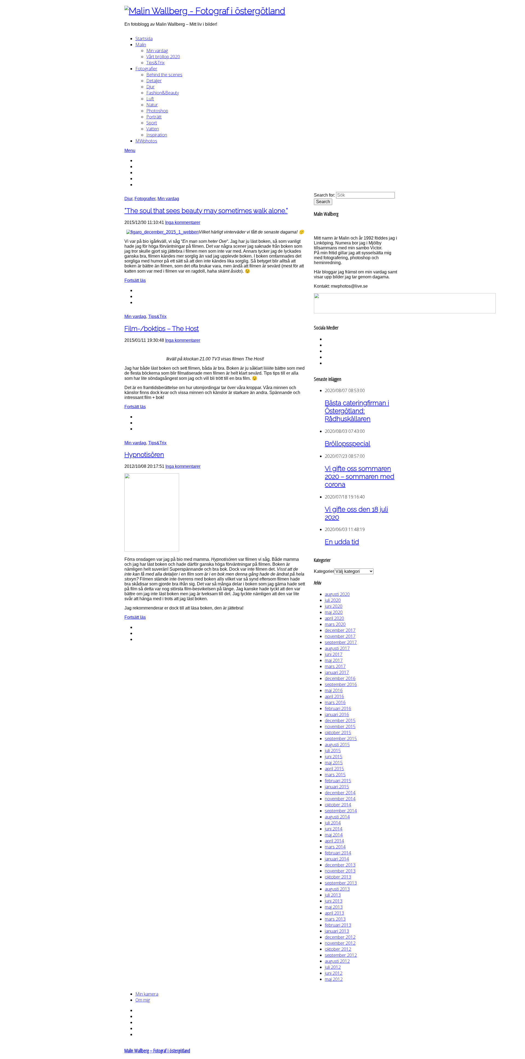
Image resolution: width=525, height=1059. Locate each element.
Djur (150, 87)
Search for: (324, 195)
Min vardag (157, 51)
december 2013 (340, 865)
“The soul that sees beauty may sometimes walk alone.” (206, 211)
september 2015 (341, 739)
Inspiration (156, 135)
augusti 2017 (337, 648)
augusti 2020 (337, 594)
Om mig (142, 1000)
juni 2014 (333, 829)
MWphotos (146, 141)
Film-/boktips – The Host (161, 328)
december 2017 (340, 630)
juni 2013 (333, 901)
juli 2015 (333, 751)
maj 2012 (334, 979)
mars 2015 (335, 775)
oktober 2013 (338, 877)
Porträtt (154, 117)
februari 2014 (338, 853)
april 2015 (334, 769)
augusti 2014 (337, 817)
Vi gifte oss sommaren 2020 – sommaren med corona (359, 476)
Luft (150, 99)
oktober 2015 (338, 733)
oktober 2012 (338, 949)
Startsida (144, 39)
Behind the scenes (164, 75)
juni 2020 (333, 606)
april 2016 (334, 696)
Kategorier (324, 571)
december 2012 (340, 937)
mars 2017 (335, 666)
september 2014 (341, 811)
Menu (129, 150)
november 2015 (340, 726)
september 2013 (341, 883)
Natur (152, 105)
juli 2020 (333, 600)
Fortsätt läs (135, 280)
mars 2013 (335, 919)
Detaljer (154, 81)
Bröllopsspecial (347, 444)
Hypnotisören (144, 455)
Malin (140, 45)
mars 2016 (335, 702)
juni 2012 (333, 973)
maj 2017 (334, 660)
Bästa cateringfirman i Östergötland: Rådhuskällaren (357, 411)
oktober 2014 (338, 805)
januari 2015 (337, 787)
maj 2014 (334, 835)
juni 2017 (333, 654)
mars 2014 (335, 847)
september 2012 (341, 955)
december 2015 (340, 720)
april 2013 (334, 913)
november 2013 (340, 871)
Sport (151, 123)
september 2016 (341, 684)
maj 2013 (334, 907)
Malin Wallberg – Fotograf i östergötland (157, 1050)
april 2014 (334, 841)
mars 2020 (335, 624)
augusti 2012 (337, 961)
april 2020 (334, 618)
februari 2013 (338, 925)
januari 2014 (337, 859)
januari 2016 (337, 714)
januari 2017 (337, 672)
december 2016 (340, 678)
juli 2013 (333, 895)
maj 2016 (334, 690)
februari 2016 (338, 708)
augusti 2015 (337, 745)
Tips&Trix (155, 63)
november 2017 (340, 636)
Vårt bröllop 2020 (163, 57)
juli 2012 (333, 967)
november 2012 (340, 943)
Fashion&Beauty (162, 93)
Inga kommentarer (182, 222)
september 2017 (341, 642)
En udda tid (342, 542)
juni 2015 (333, 757)
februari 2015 (338, 781)
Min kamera (146, 994)
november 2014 (340, 799)
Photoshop (157, 111)
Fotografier (146, 69)
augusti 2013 (337, 889)
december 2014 (340, 793)
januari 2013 (337, 931)
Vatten (152, 129)
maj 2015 (334, 763)
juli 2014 (333, 823)
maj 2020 (334, 612)
